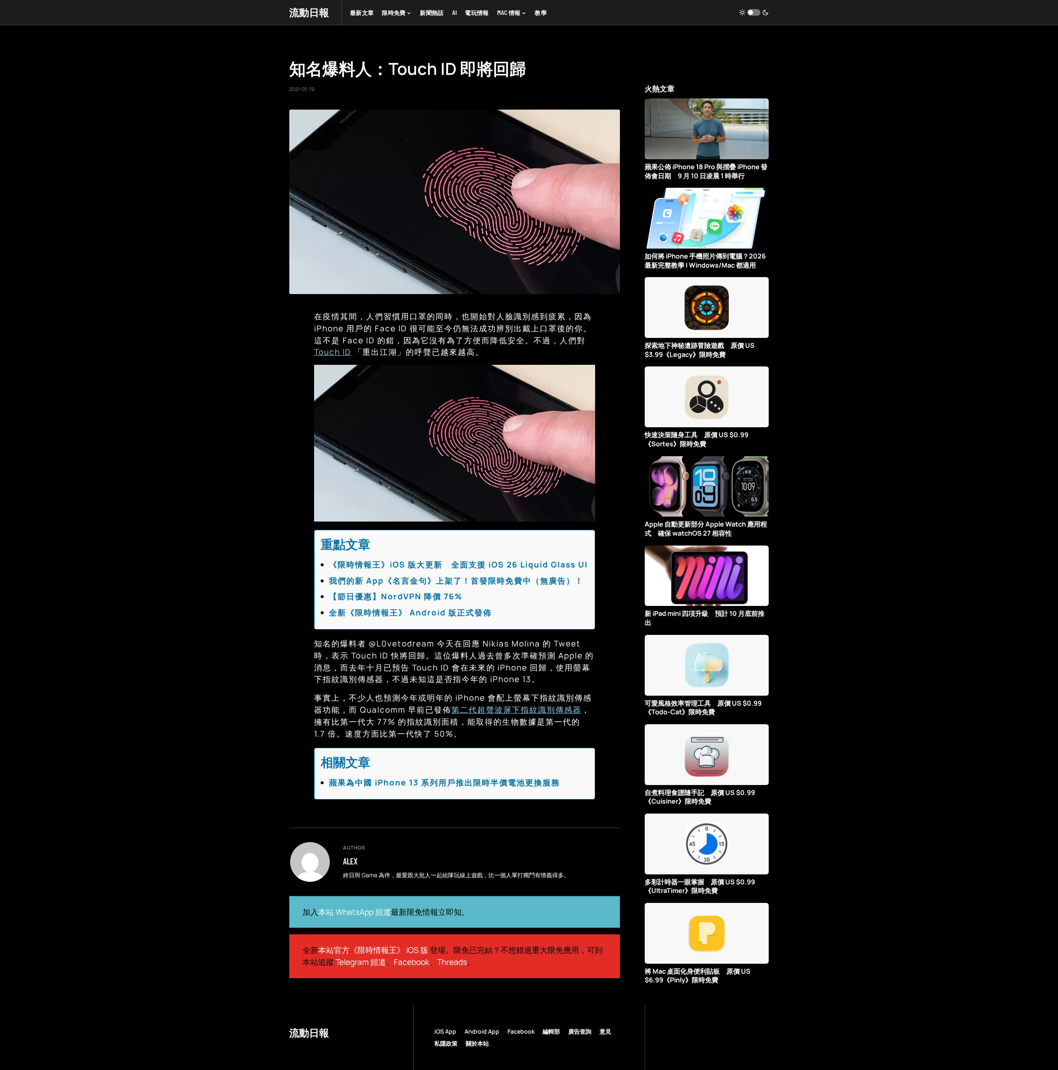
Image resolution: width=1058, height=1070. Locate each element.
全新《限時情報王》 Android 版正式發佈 (410, 612)
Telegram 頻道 (361, 962)
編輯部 (551, 1031)
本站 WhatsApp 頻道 (354, 912)
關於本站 (477, 1043)
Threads (452, 962)
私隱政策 (446, 1043)
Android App (482, 1031)
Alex (350, 861)
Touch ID (332, 352)
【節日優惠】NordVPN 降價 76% (395, 596)
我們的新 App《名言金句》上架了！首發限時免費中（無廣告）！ (456, 580)
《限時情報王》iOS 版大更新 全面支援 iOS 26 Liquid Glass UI (458, 564)
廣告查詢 (579, 1031)
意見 (605, 1031)
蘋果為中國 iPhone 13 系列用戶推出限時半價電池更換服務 (444, 782)
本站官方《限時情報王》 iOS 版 (373, 950)
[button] (754, 12)
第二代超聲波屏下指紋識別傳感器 (516, 709)
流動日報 (309, 12)
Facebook (411, 962)
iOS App (445, 1031)
